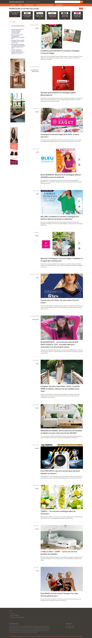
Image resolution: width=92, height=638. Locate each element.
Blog (20, 5)
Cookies (12, 613)
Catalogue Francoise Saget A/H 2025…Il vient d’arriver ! (17, 41)
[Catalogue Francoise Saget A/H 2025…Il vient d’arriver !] (62, 120)
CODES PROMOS (29, 5)
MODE (37, 71)
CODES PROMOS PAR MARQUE (44, 5)
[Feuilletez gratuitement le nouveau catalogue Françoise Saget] (62, 36)
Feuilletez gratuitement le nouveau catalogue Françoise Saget (17, 30)
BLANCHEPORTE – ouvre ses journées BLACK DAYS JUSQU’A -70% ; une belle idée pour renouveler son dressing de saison (59, 344)
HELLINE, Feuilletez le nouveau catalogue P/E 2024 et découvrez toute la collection (17, 51)
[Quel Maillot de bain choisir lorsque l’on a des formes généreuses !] (62, 579)
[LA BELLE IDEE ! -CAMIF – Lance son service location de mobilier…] (62, 537)
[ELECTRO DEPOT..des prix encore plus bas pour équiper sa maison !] (62, 456)
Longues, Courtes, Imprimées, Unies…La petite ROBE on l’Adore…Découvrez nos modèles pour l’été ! (60, 388)
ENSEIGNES (59, 5)
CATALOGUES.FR (16, 2)
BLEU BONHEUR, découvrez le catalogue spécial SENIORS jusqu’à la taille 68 (18, 46)
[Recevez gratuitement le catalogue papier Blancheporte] (62, 78)
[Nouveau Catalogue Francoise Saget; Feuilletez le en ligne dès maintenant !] (62, 244)
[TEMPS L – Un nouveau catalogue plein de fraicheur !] (62, 497)
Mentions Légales (14, 615)
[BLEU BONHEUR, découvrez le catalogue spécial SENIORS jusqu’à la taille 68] (62, 160)
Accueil (13, 5)
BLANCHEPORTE (34, 70)
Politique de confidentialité (17, 617)
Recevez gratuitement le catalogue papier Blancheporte (17, 36)
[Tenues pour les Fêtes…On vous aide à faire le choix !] (62, 286)
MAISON (37, 28)
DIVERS (34, 319)
